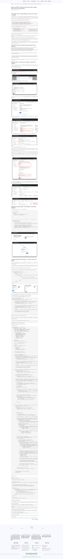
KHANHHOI (31, 553)
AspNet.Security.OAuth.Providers (26, 19)
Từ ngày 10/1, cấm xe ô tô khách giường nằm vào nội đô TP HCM (25, 536)
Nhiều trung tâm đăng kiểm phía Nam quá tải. (46, 536)
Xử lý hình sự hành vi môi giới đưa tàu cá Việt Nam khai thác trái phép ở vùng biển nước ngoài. (36, 537)
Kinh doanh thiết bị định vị (25, 546)
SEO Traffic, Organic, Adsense (25, 545)
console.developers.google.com (17, 65)
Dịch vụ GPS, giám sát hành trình (26, 547)
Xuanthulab (36, 519)
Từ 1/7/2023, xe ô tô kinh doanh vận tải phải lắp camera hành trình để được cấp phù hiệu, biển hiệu (16, 537)
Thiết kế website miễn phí (25, 550)
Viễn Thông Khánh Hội (47, 550)
